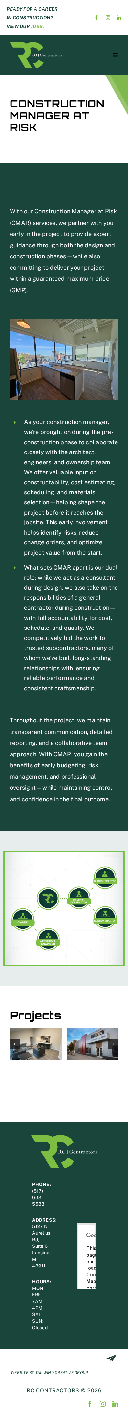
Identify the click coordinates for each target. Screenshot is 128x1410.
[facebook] (96, 17)
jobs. (37, 26)
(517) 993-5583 (38, 1197)
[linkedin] (119, 17)
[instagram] (108, 17)
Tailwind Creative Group (61, 1372)
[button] (15, 1044)
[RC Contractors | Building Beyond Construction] (36, 44)
